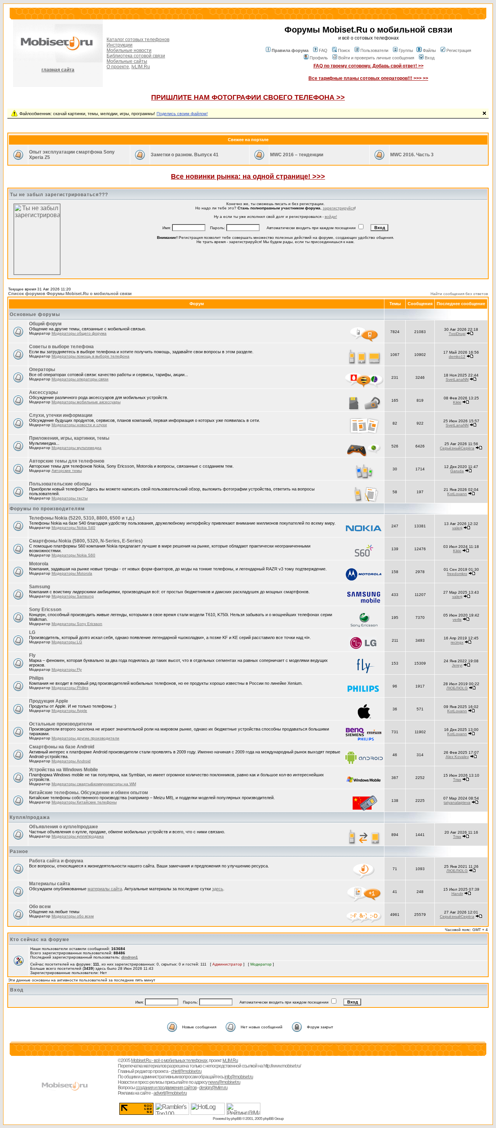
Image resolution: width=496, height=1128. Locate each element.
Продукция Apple (48, 701)
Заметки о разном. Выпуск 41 (185, 154)
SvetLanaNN (457, 379)
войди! (331, 216)
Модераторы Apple (69, 710)
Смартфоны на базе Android (61, 747)
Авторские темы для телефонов (66, 461)
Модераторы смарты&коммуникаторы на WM (94, 784)
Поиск (344, 50)
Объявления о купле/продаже (63, 826)
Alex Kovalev (457, 757)
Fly (32, 655)
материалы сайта (105, 888)
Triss (457, 779)
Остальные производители (60, 724)
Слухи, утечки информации (60, 415)
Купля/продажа (30, 817)
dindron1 (129, 957)
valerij (457, 528)
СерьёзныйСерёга (457, 448)
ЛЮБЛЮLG (457, 688)
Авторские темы (67, 470)
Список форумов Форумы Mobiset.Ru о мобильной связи (70, 293)
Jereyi (457, 665)
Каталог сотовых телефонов (138, 39)
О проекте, (118, 66)
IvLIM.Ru (140, 66)
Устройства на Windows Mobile (63, 769)
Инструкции (120, 45)
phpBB (236, 1118)
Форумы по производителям (47, 508)
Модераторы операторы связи (80, 379)
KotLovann (457, 494)
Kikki (457, 402)
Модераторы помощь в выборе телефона (90, 356)
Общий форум (45, 323)
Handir (457, 893)
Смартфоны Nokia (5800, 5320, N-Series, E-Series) (86, 541)
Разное (19, 851)
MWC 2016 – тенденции (296, 154)
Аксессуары (43, 392)
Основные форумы (35, 314)
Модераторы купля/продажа (78, 836)
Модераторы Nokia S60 (73, 555)
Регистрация (458, 50)
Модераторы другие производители (85, 738)
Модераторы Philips (70, 688)
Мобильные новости (129, 50)
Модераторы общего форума (79, 333)
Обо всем (40, 906)
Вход (429, 57)
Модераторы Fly (67, 669)
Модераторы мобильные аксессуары (86, 402)
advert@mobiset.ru (170, 1093)
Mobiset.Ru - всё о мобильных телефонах (169, 1060)
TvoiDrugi (457, 334)
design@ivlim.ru (213, 1087)
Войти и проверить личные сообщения (376, 57)
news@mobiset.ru (224, 1082)
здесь (217, 888)
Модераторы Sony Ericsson (77, 624)
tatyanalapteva (457, 802)
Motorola (38, 564)
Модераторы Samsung (73, 596)
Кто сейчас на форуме (39, 939)
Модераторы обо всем (73, 916)
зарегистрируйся (339, 208)
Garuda (457, 471)
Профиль (319, 57)
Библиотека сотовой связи (136, 56)
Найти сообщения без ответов (459, 294)
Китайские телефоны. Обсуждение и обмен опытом (88, 792)
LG (32, 632)
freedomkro (457, 574)
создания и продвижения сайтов (166, 1087)
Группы (406, 50)
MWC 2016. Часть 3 (412, 154)
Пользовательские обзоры (60, 484)
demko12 (457, 356)
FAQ (323, 50)
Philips (36, 678)
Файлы (429, 50)
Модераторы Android (71, 761)
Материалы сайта (49, 883)
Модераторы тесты (70, 498)
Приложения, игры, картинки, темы (69, 438)
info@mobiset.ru (238, 1077)
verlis (457, 619)
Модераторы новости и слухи (79, 425)
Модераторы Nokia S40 (73, 527)
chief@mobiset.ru (186, 1071)
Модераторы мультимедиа (77, 448)
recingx (457, 642)
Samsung (39, 586)
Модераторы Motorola (72, 573)
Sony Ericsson (45, 609)
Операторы (42, 369)
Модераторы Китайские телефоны (84, 802)
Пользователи (374, 50)
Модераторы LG (67, 642)
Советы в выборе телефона (61, 346)
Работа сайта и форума (56, 861)
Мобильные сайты (127, 61)
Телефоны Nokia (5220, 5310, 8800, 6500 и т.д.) (81, 518)
